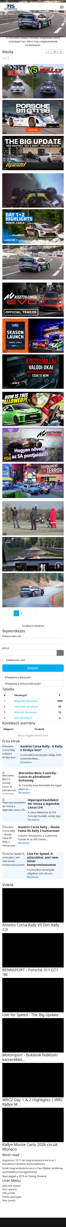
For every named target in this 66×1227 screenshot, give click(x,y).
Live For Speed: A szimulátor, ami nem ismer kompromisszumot (42, 859)
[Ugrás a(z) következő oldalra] (27, 613)
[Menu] (62, 7)
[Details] (49, 51)
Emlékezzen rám (15, 660)
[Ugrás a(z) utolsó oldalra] (33, 613)
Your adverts (9, 1189)
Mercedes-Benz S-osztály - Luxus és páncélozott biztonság (38, 776)
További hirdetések (33, 626)
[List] (61, 51)
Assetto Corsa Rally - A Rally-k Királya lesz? (41, 748)
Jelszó (5, 648)
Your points (9, 1200)
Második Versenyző (25, 712)
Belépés (33, 668)
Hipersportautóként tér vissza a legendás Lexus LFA (44, 803)
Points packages (11, 1196)
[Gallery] (55, 51)
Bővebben (26, 762)
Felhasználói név (11, 636)
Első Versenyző (23, 718)
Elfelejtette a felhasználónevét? (23, 683)
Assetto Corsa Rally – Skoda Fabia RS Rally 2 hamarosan (39, 829)
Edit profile (8, 1193)
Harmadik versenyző (26, 706)
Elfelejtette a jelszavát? (18, 677)
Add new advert (11, 1185)
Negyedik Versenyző (26, 701)
